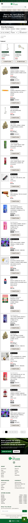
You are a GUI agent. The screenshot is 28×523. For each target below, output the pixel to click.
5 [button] (16, 432)
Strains (2, 476)
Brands (2, 473)
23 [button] (21, 432)
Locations (3, 484)
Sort (11, 31)
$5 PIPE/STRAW (18, 55)
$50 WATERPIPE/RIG (5, 55)
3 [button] (11, 432)
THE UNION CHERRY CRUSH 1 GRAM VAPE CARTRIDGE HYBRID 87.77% (18, 225)
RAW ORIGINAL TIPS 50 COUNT (18, 194)
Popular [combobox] (13, 32)
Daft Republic (13, 334)
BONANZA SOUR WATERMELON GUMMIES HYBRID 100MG (16, 300)
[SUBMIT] (24, 511)
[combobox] (12, 7)
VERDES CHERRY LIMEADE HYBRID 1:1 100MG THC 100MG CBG (18, 395)
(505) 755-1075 (18, 486)
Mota (11, 241)
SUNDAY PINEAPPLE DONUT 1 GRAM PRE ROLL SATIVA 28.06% (18, 92)
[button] (2, 4)
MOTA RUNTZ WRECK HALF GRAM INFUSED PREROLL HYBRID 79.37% (17, 414)
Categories (3, 471)
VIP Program (3, 482)
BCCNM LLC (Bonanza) (15, 297)
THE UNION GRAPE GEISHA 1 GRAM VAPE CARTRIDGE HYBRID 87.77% (18, 318)
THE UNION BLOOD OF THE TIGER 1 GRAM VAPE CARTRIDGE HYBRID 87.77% (17, 376)
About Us (17, 468)
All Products (3, 468)
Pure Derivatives (14, 205)
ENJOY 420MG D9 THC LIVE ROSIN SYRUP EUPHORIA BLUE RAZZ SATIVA (18, 282)
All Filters (6, 32)
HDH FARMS (13, 123)
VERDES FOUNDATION (15, 391)
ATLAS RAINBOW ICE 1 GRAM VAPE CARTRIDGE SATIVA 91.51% (18, 358)
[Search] (25, 7)
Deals (2, 470)
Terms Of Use (12, 517)
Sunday (12, 89)
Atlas (11, 355)
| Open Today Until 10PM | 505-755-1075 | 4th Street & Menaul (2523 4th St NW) (14, 1)
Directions (17, 471)
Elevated (12, 259)
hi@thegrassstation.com (20, 488)
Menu (21, 31)
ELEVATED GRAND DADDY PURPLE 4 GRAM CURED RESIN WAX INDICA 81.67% (18, 262)
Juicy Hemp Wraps (14, 143)
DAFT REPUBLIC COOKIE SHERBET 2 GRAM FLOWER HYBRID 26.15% (17, 337)
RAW (11, 192)
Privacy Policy (16, 517)
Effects (2, 475)
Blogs (2, 489)
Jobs (16, 473)
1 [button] (6, 432)
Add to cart (8, 61)
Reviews (2, 487)
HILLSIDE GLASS (14, 176)
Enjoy (11, 279)
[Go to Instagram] (14, 462)
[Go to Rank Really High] (14, 521)
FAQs (2, 486)
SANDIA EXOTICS (14, 69)
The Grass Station (14, 109)
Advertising (17, 475)
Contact (16, 470)
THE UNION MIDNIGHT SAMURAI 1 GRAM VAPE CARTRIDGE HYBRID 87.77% (17, 208)
